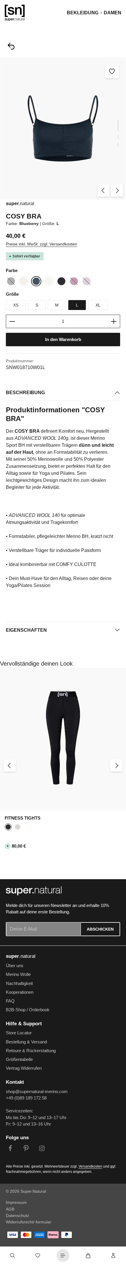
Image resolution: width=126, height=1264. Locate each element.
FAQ (10, 1001)
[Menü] (63, 1255)
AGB (10, 1209)
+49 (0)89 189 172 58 (26, 1098)
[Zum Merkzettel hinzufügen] (112, 71)
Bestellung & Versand (26, 1042)
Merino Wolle (18, 974)
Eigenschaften (26, 630)
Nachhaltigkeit (19, 983)
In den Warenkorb (63, 339)
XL (98, 305)
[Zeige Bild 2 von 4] (118, 136)
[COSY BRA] (63, 128)
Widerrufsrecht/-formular (28, 1222)
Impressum (16, 1202)
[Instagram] (42, 1149)
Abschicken (100, 929)
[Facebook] (10, 1149)
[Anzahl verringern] (12, 321)
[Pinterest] (26, 1149)
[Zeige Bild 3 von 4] (118, 144)
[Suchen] (12, 1255)
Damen (112, 12)
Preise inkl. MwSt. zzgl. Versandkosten (41, 244)
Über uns (14, 965)
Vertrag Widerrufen (24, 1068)
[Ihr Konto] (113, 1255)
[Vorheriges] (103, 190)
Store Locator (19, 1033)
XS (15, 305)
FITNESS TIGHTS (22, 818)
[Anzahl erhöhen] (114, 321)
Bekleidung (82, 12)
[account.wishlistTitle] (37, 1255)
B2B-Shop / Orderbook (28, 1009)
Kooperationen (19, 992)
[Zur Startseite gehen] (15, 13)
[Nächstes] (117, 190)
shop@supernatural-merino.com (37, 1091)
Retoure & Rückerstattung (31, 1050)
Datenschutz (17, 1215)
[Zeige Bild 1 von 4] (118, 125)
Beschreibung (25, 392)
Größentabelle (19, 1059)
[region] (63, 128)
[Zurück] (11, 46)
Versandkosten (90, 1166)
